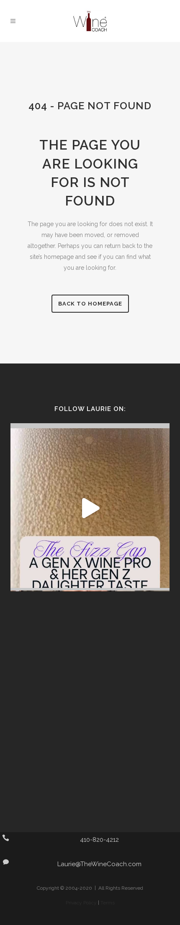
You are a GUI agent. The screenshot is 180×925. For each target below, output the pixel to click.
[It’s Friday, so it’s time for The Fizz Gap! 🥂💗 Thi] (90, 508)
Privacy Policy (81, 903)
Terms (107, 903)
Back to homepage (90, 303)
